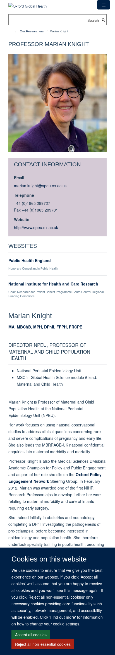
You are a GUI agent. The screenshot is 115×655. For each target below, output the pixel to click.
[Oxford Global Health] (27, 4)
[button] (103, 4)
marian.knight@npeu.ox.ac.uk (40, 185)
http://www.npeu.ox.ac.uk (36, 227)
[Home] (13, 31)
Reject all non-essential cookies (43, 644)
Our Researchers (32, 31)
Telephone (24, 195)
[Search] (103, 20)
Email (19, 177)
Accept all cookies (31, 634)
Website (21, 219)
